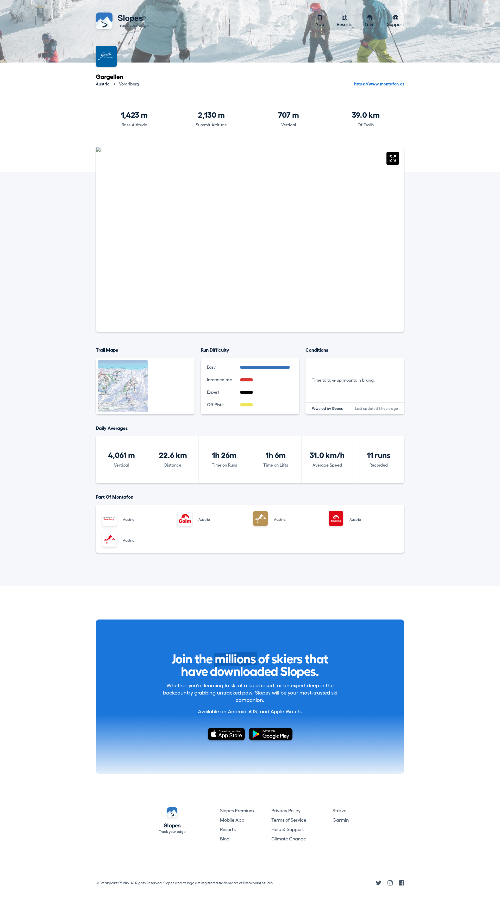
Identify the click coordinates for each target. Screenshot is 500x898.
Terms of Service (288, 820)
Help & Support (287, 829)
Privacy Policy (286, 810)
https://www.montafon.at (379, 84)
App (319, 24)
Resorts (344, 24)
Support (395, 24)
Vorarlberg (129, 84)
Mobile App (232, 820)
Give (369, 24)
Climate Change (288, 839)
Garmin (341, 820)
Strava (340, 810)
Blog (224, 839)
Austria (103, 84)
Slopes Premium (237, 810)
